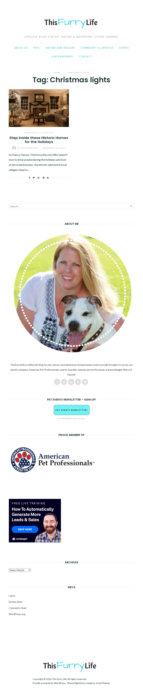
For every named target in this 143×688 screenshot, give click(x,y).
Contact (85, 56)
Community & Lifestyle (97, 48)
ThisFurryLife (28, 148)
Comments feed (17, 607)
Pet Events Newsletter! (72, 410)
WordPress (60, 683)
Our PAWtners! (62, 56)
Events (124, 48)
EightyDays (80, 683)
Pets (37, 48)
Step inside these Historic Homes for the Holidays (38, 139)
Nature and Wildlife (60, 48)
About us (21, 48)
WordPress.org (17, 614)
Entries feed (15, 601)
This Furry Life (59, 679)
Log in (12, 595)
